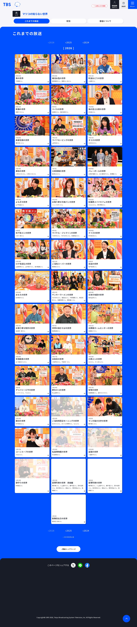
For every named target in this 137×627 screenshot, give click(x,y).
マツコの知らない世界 (35, 14)
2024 (86, 42)
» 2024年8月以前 (68, 537)
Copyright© (41, 617)
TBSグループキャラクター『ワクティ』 (17, 4)
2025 (69, 42)
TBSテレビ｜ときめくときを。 (7, 4)
